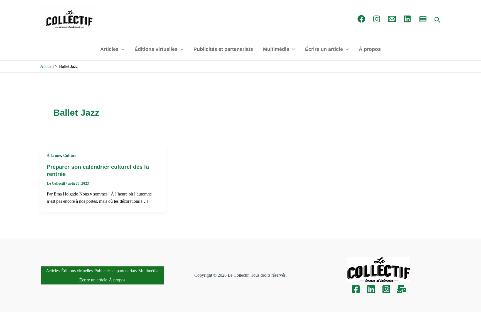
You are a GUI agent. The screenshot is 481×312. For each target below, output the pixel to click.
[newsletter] (422, 19)
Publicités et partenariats (223, 49)
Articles (109, 49)
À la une (54, 155)
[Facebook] (361, 19)
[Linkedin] (371, 289)
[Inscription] (401, 289)
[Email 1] (392, 19)
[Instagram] (377, 19)
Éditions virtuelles (156, 49)
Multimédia (276, 49)
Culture (69, 155)
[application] (121, 49)
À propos (370, 49)
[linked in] (407, 19)
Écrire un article (324, 49)
